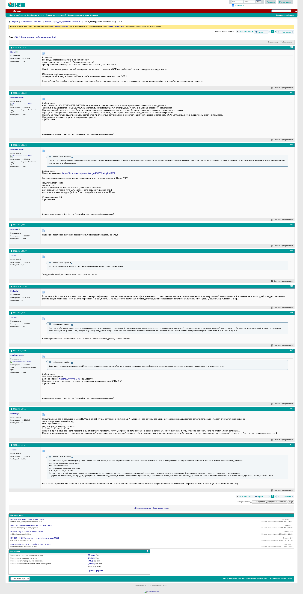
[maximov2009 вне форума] (21, 104)
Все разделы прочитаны (78, 15)
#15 (291, 251)
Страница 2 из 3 (246, 32)
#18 (291, 350)
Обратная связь (230, 578)
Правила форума (95, 571)
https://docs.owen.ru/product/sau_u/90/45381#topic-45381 (88, 173)
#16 (291, 286)
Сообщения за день (35, 15)
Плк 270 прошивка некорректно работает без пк (31, 526)
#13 (291, 145)
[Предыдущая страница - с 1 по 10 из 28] (266, 31)
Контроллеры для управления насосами (62, 22)
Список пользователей (56, 15)
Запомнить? (239, 5)
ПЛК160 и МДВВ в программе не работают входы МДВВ (34, 538)
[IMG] (90, 561)
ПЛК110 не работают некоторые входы (27, 532)
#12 (291, 93)
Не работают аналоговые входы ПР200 (27, 519)
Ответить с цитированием (283, 88)
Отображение (285, 42)
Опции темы (272, 42)
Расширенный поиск (285, 15)
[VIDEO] (91, 564)
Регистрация (285, 2)
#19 (291, 409)
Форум (17, 11)
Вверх (291, 502)
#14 (291, 225)
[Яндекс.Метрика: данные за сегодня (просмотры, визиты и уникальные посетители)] (151, 592)
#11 (291, 47)
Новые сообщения (17, 15)
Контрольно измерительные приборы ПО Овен (259, 578)
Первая (260, 32)
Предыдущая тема (143, 508)
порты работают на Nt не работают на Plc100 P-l (31, 544)
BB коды (91, 555)
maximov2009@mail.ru (69, 379)
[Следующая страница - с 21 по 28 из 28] (279, 31)
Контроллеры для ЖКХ (31, 22)
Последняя (286, 32)
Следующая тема (160, 508)
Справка (94, 15)
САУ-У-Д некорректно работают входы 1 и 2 (35, 37)
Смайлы (91, 558)
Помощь (271, 2)
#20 (291, 445)
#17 (291, 313)
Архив (283, 578)
